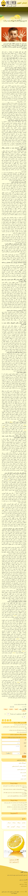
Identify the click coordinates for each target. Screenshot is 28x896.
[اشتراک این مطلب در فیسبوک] (8, 720)
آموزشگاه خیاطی (22, 763)
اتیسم (16, 709)
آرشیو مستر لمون (24, 886)
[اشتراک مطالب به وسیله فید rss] (3, 720)
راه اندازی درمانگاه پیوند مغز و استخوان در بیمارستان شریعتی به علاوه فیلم (15, 789)
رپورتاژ (18, 826)
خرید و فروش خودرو (21, 769)
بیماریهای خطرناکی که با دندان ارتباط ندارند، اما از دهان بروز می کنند (15, 803)
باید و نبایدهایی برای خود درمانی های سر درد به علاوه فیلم (16, 807)
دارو (9, 479)
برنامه (14, 822)
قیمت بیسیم (23, 778)
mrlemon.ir (22, 891)
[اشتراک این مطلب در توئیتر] (5, 720)
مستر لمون (22, 3)
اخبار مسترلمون (13, 859)
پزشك (5, 709)
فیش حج (24, 775)
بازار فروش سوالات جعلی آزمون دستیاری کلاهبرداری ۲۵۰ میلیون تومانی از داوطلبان (14, 786)
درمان (11, 422)
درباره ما (25, 882)
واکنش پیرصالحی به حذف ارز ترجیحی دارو (19, 805)
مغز (3, 426)
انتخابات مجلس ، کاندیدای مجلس (19, 766)
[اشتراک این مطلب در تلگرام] (10, 720)
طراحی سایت (23, 772)
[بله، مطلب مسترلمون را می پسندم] (8, 714)
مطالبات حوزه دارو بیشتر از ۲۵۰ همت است (19, 809)
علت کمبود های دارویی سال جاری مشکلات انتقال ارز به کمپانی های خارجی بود (14, 727)
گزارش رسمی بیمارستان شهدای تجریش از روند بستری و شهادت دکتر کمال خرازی (15, 793)
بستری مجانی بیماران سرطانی (21, 732)
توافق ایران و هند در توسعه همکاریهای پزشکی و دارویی (17, 796)
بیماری (11, 709)
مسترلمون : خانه (14, 862)
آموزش (13, 826)
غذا (2, 508)
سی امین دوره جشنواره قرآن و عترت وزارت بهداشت (17, 730)
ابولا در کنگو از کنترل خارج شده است (20, 725)
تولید (8, 826)
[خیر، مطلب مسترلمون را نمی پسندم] (24, 716)
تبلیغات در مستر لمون (23, 884)
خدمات (14, 615)
